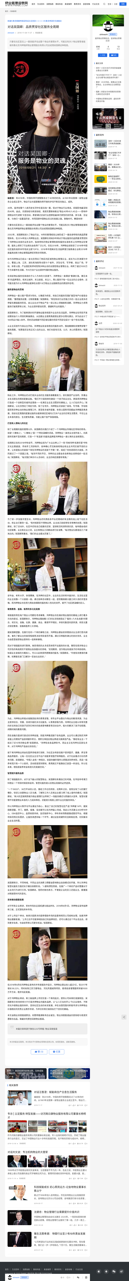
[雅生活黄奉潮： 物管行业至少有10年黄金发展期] (19, 1239)
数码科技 (59, 4)
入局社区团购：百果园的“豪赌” (111, 299)
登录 (109, 4)
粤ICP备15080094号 (43, 1273)
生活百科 (40, 4)
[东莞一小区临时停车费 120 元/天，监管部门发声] (100, 238)
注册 (115, 4)
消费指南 (49, 4)
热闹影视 (38, 33)
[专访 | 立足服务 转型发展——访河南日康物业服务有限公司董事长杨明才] (47, 1126)
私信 (114, 55)
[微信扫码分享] (77, 1277)
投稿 (122, 4)
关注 (103, 55)
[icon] (98, 1271)
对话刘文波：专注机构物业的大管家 (28, 1152)
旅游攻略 (86, 4)
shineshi (11, 33)
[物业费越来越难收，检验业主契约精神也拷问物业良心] (100, 214)
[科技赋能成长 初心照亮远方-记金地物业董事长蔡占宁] (19, 1192)
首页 (33, 4)
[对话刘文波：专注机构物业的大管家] (47, 1161)
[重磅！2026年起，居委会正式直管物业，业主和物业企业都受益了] (100, 167)
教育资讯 (77, 4)
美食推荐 (68, 4)
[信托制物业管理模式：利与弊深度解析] (100, 191)
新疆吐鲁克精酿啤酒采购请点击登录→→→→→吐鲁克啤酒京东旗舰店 (35, 21)
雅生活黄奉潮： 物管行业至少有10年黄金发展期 (59, 1235)
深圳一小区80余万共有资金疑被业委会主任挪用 (114, 143)
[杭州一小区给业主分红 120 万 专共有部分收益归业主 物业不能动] (100, 250)
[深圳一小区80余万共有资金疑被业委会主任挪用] (100, 144)
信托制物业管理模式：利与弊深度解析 (114, 190)
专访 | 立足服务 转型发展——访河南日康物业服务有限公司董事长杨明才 (47, 1115)
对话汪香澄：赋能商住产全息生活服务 (55, 1092)
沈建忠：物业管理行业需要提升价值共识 (56, 1212)
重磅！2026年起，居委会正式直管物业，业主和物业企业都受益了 (108, 84)
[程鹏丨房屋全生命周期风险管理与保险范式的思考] (100, 203)
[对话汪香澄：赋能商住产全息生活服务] (19, 1097)
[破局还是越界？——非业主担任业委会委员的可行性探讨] (100, 179)
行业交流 (95, 4)
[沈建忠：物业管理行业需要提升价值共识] (19, 1217)
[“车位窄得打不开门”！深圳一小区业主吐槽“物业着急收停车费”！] (100, 155)
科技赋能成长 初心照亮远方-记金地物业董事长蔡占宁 (60, 1189)
